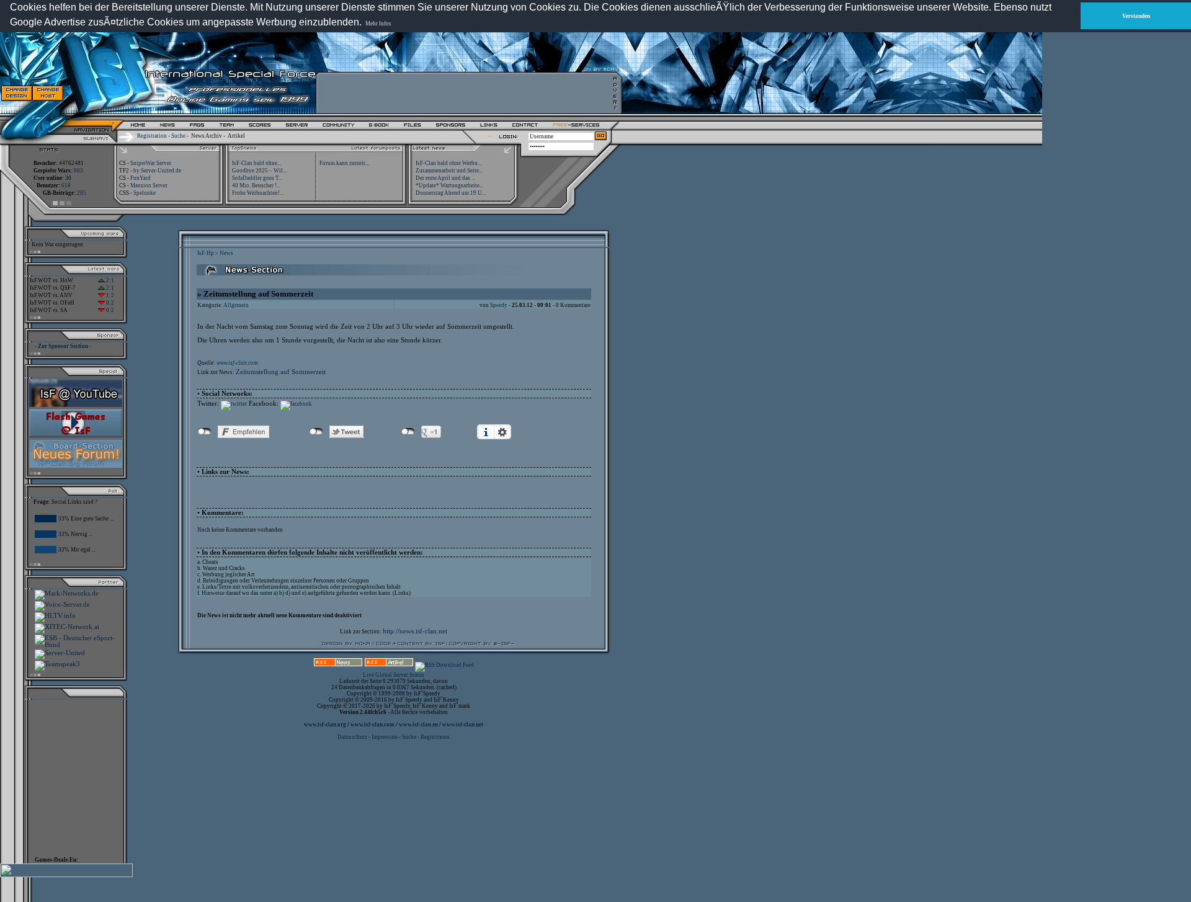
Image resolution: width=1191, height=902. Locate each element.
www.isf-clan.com (237, 363)
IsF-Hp (205, 253)
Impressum (385, 737)
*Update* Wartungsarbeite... (449, 185)
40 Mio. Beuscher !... (256, 185)
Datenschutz (352, 737)
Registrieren (435, 737)
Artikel (236, 136)
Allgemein (236, 305)
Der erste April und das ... (445, 178)
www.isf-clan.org (325, 724)
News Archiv (206, 136)
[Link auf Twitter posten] (234, 404)
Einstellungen (502, 431)
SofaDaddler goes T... (257, 178)
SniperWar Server (150, 163)
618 (66, 185)
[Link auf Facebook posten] (296, 404)
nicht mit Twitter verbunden (316, 431)
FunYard (140, 178)
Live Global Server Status (393, 675)
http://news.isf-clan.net (415, 631)
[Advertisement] (466, 93)
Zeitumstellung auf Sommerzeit (281, 371)
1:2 (109, 295)
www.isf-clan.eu (418, 724)
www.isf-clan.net (462, 724)
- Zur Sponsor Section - (63, 346)
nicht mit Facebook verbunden (204, 431)
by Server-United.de (157, 170)
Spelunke (144, 193)
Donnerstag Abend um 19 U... (451, 193)
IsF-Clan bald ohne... (256, 163)
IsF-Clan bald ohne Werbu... (448, 163)
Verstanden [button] (1136, 16)
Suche (178, 136)
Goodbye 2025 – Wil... (259, 170)
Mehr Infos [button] (378, 23)
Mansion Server (148, 185)
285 (81, 193)
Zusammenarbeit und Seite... (449, 170)
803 (78, 170)
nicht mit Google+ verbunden (408, 431)
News (226, 253)
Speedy (498, 305)
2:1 (109, 280)
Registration (152, 136)
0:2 (109, 303)
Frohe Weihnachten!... (257, 193)
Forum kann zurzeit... (344, 163)
